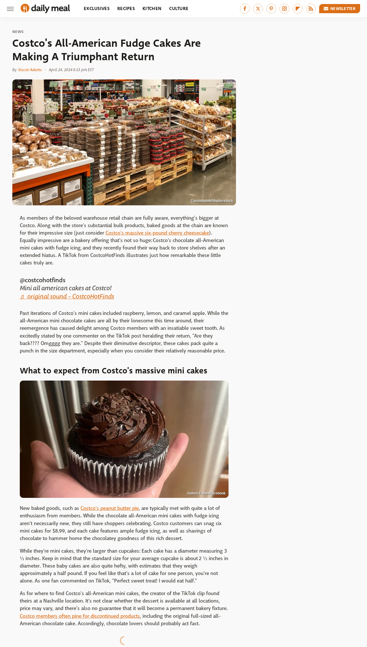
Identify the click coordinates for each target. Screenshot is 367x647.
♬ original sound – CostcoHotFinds (67, 297)
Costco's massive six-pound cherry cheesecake (157, 233)
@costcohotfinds (42, 280)
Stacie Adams (30, 69)
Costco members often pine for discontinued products (80, 616)
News (18, 32)
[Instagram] (284, 8)
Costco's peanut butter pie (110, 508)
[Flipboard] (297, 8)
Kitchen (151, 8)
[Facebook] (245, 8)
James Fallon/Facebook (206, 493)
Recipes (126, 8)
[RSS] (311, 8)
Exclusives (97, 8)
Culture (178, 8)
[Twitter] (258, 8)
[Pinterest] (271, 8)
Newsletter (343, 8)
